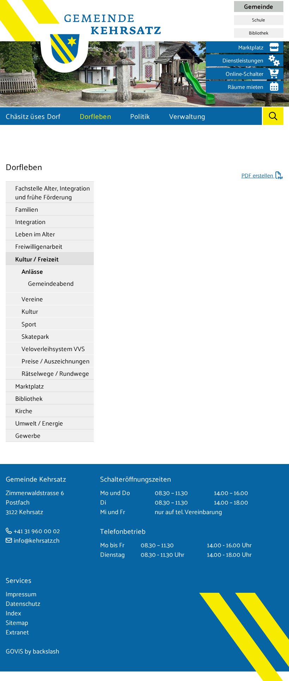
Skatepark (35, 336)
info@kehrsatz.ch (37, 540)
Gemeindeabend (51, 283)
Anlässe (32, 271)
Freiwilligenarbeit (38, 246)
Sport (28, 324)
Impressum (21, 593)
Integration (30, 221)
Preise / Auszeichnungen (55, 361)
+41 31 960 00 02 (37, 530)
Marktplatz (29, 386)
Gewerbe (28, 435)
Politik (140, 116)
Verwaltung (187, 116)
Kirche (23, 410)
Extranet (17, 632)
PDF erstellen (258, 175)
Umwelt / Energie (39, 423)
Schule (258, 20)
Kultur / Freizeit (37, 259)
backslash (46, 651)
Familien (26, 209)
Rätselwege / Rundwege (55, 373)
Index (13, 613)
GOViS (14, 651)
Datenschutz (23, 603)
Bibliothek (258, 33)
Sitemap (17, 622)
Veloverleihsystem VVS (53, 348)
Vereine (32, 299)
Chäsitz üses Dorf (33, 116)
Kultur (29, 311)
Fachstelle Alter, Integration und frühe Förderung (52, 192)
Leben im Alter (35, 234)
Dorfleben (95, 116)
